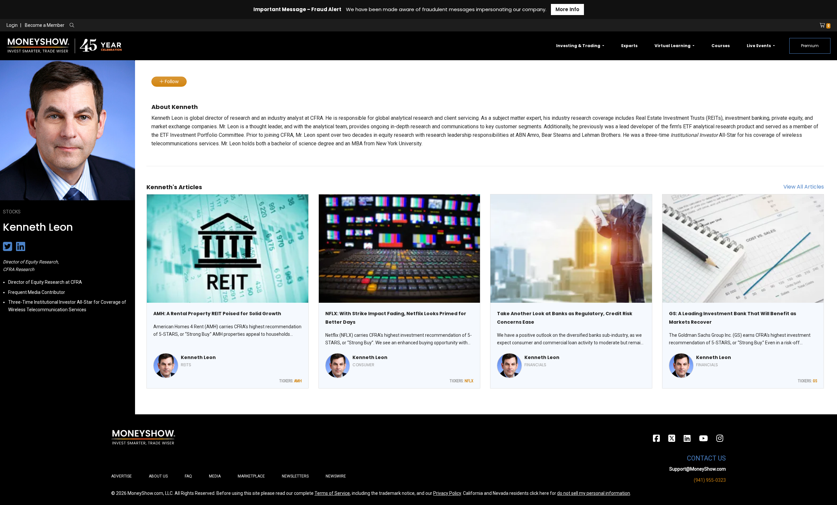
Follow (171, 81)
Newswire (336, 476)
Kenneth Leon (198, 357)
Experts (629, 45)
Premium (810, 45)
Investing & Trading (578, 45)
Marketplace (251, 476)
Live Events (759, 45)
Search (142, 25)
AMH (298, 381)
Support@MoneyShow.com (697, 469)
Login (12, 25)
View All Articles (803, 186)
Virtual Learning (673, 45)
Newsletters (295, 476)
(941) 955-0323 (710, 480)
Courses (720, 45)
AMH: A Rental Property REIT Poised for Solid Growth (217, 313)
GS (815, 381)
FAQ (188, 476)
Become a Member (44, 25)
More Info (567, 9)
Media (215, 476)
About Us (158, 476)
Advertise (121, 476)
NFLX (469, 381)
